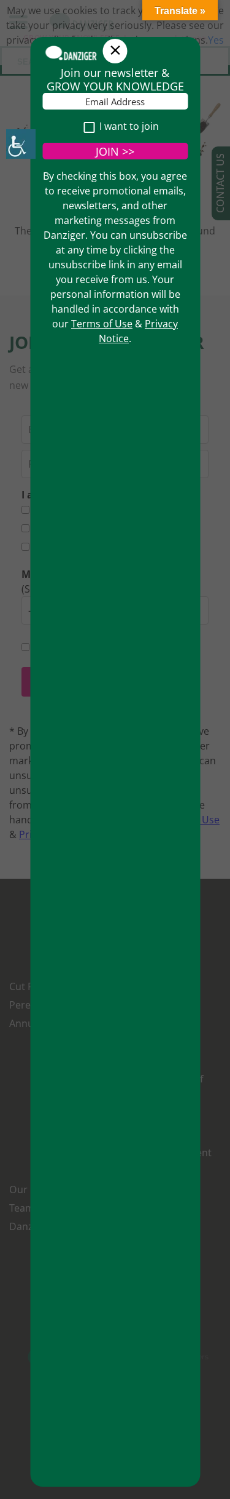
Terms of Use (101, 323)
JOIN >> (115, 151)
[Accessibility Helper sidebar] (21, 144)
